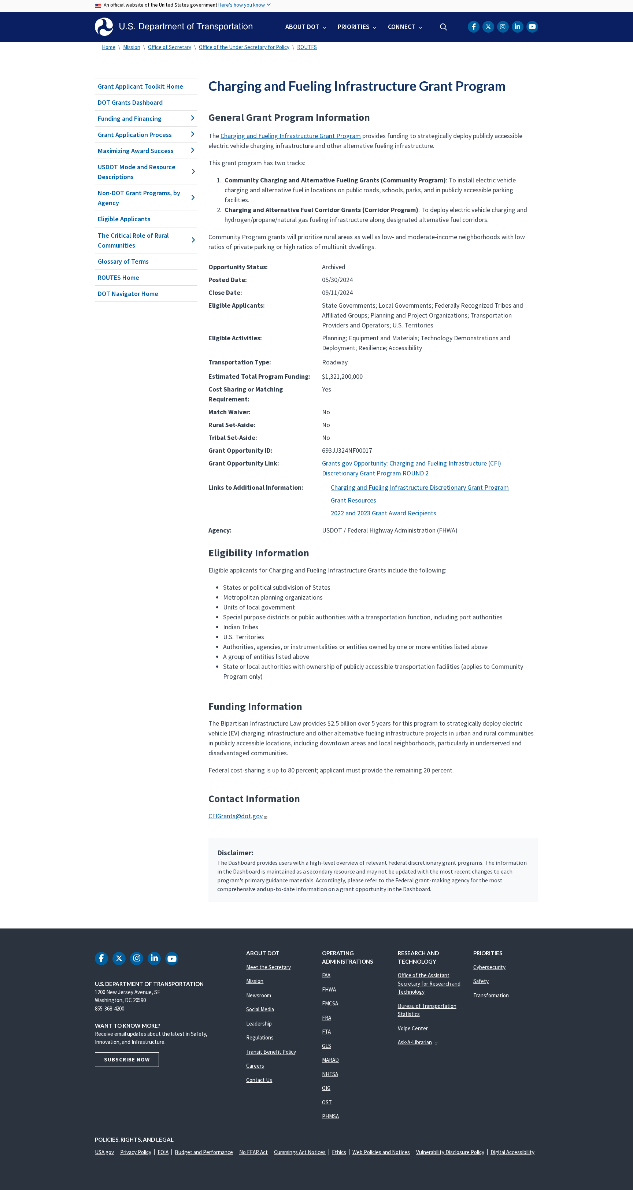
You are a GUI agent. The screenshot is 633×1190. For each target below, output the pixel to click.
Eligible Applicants (124, 219)
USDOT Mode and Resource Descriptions (136, 172)
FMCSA (330, 1003)
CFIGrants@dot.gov (235, 816)
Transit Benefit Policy (271, 1051)
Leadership (259, 1023)
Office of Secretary (169, 47)
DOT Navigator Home (128, 293)
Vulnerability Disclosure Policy (450, 1152)
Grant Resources (353, 500)
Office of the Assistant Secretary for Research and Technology (429, 983)
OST (327, 1102)
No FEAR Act (253, 1152)
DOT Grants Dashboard (130, 102)
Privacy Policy (135, 1152)
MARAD (330, 1059)
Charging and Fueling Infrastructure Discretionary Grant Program (420, 487)
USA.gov (104, 1152)
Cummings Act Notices (300, 1152)
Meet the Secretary (268, 967)
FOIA (163, 1152)
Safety (481, 981)
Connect (401, 26)
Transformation (491, 995)
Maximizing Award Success (136, 151)
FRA (326, 1017)
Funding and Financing (130, 118)
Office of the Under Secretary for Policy (244, 47)
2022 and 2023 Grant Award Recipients (383, 513)
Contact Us (259, 1079)
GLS (326, 1045)
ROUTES (307, 47)
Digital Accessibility (512, 1152)
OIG (326, 1088)
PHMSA (330, 1116)
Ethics (339, 1152)
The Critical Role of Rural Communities (133, 240)
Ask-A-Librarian (415, 1042)
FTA (326, 1031)
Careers (255, 1065)
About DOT (302, 26)
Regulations (260, 1037)
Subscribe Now (127, 1059)
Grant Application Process (135, 134)
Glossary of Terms (123, 261)
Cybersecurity (489, 967)
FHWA (329, 989)
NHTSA (330, 1074)
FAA (326, 975)
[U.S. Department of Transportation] (173, 27)
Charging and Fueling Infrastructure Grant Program (291, 135)
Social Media (260, 1009)
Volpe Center (413, 1028)
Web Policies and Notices (381, 1152)
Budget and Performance (204, 1152)
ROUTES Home (118, 277)
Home (108, 47)
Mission (131, 47)
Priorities (354, 26)
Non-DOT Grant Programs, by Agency (139, 198)
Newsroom (258, 995)
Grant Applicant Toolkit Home (140, 86)
